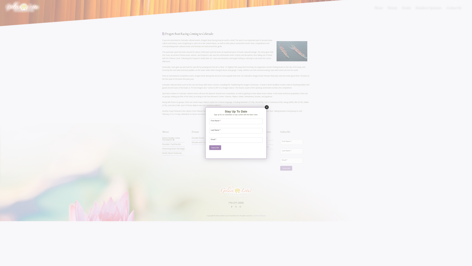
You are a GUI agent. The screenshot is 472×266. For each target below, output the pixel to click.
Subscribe (215, 148)
